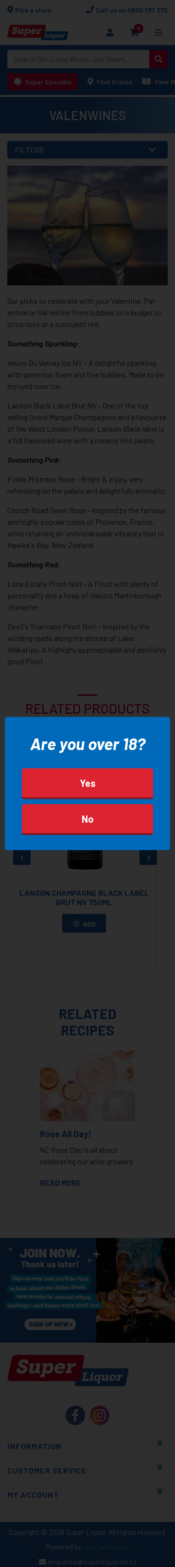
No (88, 818)
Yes (88, 782)
